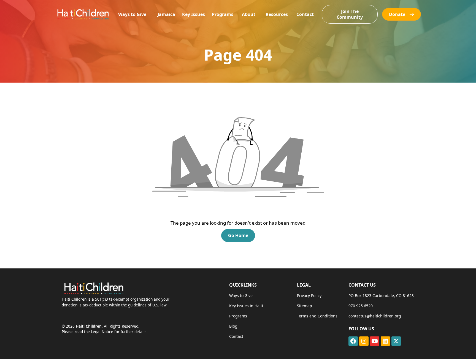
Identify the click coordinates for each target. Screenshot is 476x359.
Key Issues (193, 14)
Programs (222, 14)
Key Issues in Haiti (246, 305)
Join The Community (350, 14)
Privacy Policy (309, 295)
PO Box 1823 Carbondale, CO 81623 (381, 295)
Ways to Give (132, 14)
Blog (233, 326)
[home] (82, 14)
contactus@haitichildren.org (374, 316)
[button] (132, 14)
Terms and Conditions (317, 316)
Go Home (238, 235)
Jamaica (166, 14)
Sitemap (304, 305)
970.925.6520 (360, 305)
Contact (305, 14)
